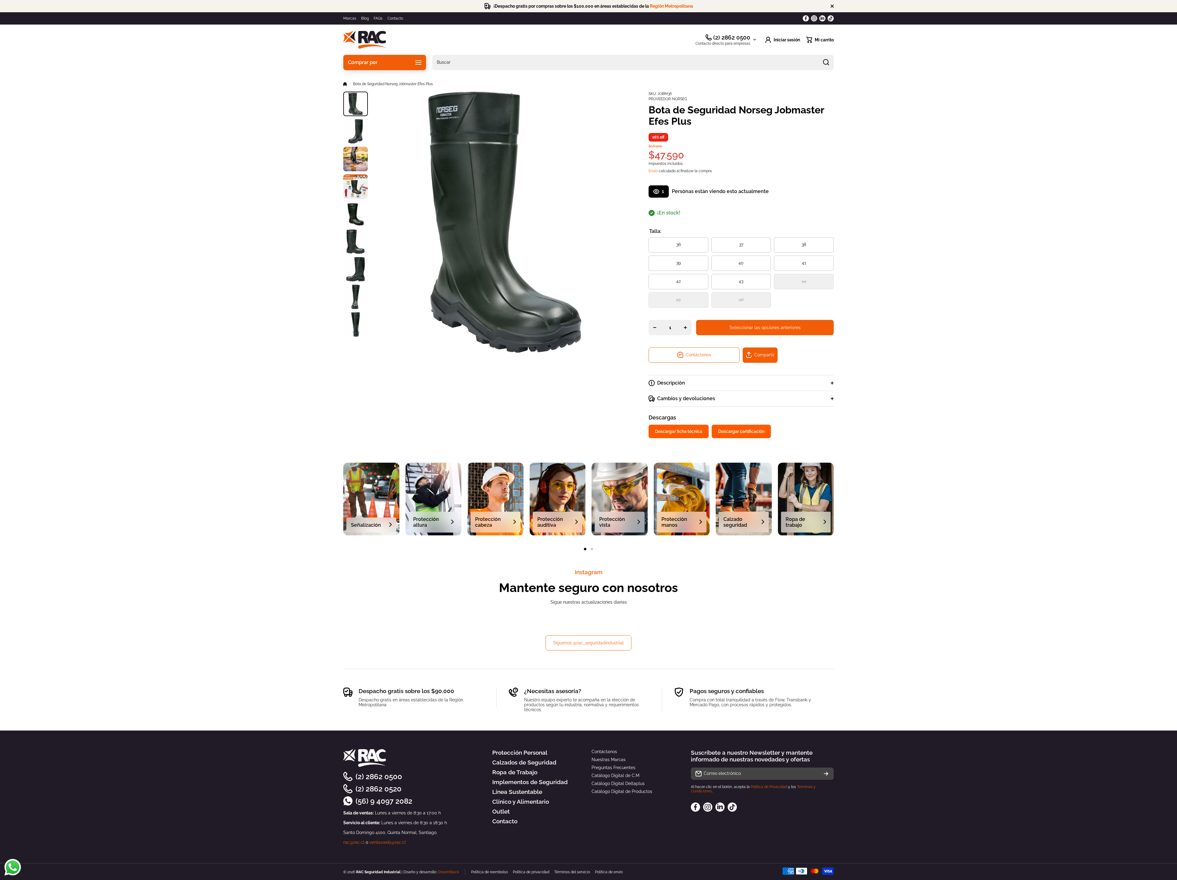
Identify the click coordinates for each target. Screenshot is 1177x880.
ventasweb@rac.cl (387, 842)
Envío (653, 171)
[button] (820, 40)
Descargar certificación (741, 431)
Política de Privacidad (769, 787)
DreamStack (448, 872)
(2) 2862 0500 (731, 37)
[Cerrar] (832, 6)
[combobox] (633, 62)
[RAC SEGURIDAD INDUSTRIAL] (364, 40)
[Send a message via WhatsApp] (12, 867)
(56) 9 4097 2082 (384, 801)
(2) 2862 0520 (379, 788)
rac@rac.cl (353, 842)
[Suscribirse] (826, 774)
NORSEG (679, 99)
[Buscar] (826, 62)
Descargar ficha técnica (678, 431)
